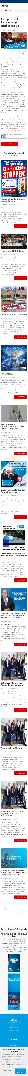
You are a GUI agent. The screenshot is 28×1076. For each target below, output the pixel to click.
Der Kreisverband (14, 1045)
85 (16, 913)
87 (20, 913)
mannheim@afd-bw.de (14, 1030)
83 (10, 913)
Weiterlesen (21, 226)
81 (22, 909)
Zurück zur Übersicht (9, 144)
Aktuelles (5, 10)
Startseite (14, 1042)
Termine (14, 1047)
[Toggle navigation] (25, 6)
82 (7, 913)
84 (13, 913)
